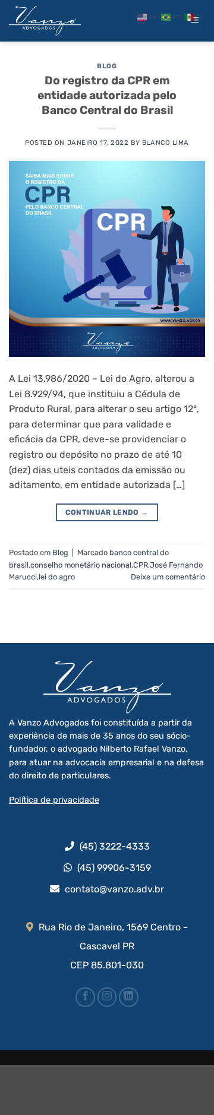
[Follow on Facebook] (85, 997)
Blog (107, 66)
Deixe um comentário (168, 576)
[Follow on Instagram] (107, 997)
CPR (140, 564)
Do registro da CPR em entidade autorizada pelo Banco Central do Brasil (107, 95)
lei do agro (57, 576)
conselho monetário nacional (80, 564)
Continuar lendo (106, 512)
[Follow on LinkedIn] (129, 997)
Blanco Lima (165, 143)
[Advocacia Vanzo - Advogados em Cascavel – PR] (68, 21)
